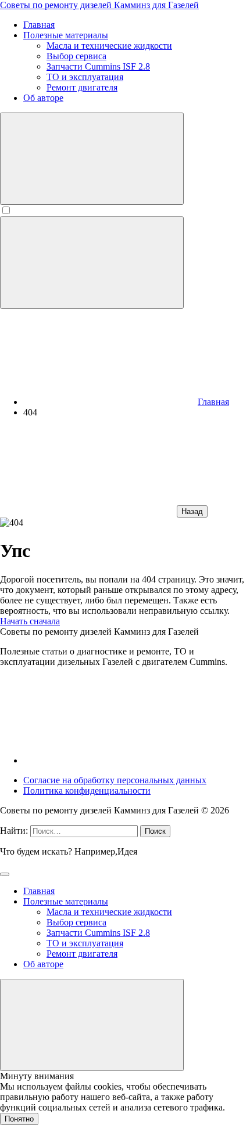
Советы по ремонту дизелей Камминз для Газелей (99, 5)
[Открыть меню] (92, 262)
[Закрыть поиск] (4, 874)
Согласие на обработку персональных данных (114, 780)
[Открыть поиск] (92, 159)
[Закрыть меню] (92, 1025)
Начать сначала (30, 621)
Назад (192, 511)
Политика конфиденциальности (87, 790)
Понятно (19, 1119)
